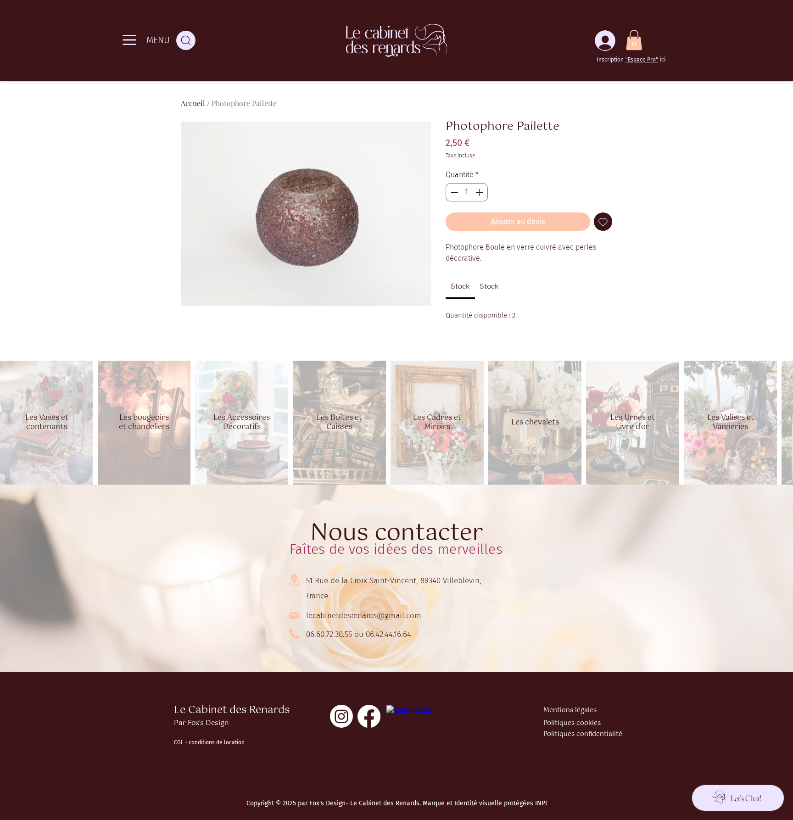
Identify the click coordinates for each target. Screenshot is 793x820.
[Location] (294, 580)
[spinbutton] (467, 192)
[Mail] (294, 615)
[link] (460, 286)
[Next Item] (777, 422)
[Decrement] (453, 192)
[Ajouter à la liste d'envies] (603, 221)
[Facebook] (368, 716)
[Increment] (480, 192)
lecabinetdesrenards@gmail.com (363, 615)
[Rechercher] (185, 40)
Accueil (193, 103)
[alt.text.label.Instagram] (341, 716)
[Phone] (294, 634)
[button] (633, 40)
